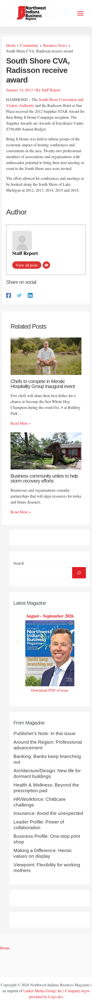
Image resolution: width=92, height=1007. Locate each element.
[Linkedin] (30, 295)
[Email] (46, 265)
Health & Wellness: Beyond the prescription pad (46, 787)
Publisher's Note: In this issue (44, 733)
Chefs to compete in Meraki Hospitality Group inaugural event (43, 384)
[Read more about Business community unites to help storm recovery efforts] (46, 450)
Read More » (21, 423)
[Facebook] (8, 295)
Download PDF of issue (49, 690)
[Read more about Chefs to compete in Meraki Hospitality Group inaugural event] (46, 355)
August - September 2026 (50, 615)
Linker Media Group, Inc (42, 990)
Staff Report (25, 253)
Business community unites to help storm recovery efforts (44, 478)
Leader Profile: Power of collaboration (38, 824)
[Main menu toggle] (80, 13)
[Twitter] (19, 295)
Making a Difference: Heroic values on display (42, 853)
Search (18, 563)
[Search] (79, 572)
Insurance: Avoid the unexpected (48, 813)
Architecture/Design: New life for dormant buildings (47, 773)
